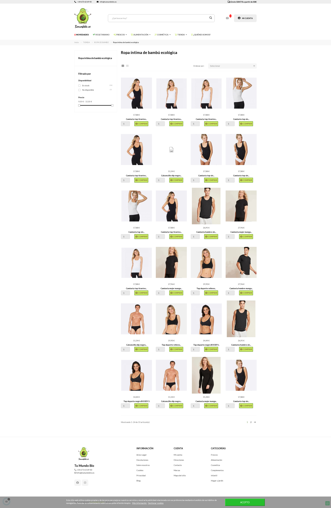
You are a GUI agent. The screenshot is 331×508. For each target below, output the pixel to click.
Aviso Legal (141, 455)
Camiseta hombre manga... (241, 288)
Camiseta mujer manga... (241, 232)
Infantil (214, 475)
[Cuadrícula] (123, 65)
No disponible (96, 90)
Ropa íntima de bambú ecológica (95, 58)
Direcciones (179, 460)
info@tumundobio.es (108, 2)
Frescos (214, 455)
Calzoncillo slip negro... (171, 175)
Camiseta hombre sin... (206, 232)
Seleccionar (215, 66)
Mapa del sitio (180, 475)
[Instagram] (85, 482)
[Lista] (127, 65)
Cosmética (215, 465)
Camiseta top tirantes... (136, 119)
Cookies (139, 470)
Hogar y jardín (217, 480)
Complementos (217, 470)
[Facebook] (77, 482)
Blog (138, 480)
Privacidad (141, 475)
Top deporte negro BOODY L (206, 345)
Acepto (245, 502)
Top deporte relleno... (206, 288)
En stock (96, 85)
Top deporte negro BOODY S (136, 401)
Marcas (177, 470)
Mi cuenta (178, 455)
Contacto (178, 465)
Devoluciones (142, 460)
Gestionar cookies (156, 503)
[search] (211, 18)
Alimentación (216, 460)
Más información (139, 503)
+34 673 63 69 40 (84, 2)
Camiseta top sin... (241, 119)
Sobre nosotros (143, 465)
